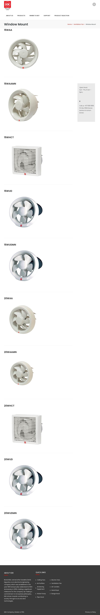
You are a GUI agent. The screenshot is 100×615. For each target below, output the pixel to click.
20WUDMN (10, 513)
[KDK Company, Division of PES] (7, 5)
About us (9, 16)
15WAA (8, 30)
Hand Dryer (55, 590)
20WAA (8, 298)
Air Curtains (55, 587)
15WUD (8, 191)
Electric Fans (55, 580)
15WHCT (9, 137)
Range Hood (55, 594)
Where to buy (34, 16)
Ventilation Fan (79, 24)
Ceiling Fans (41, 580)
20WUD (8, 459)
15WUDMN (10, 244)
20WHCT (9, 405)
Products (21, 16)
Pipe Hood (40, 597)
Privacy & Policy (90, 612)
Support (47, 16)
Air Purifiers (41, 583)
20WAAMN (10, 352)
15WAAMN (10, 83)
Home (70, 24)
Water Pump (41, 594)
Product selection (61, 16)
